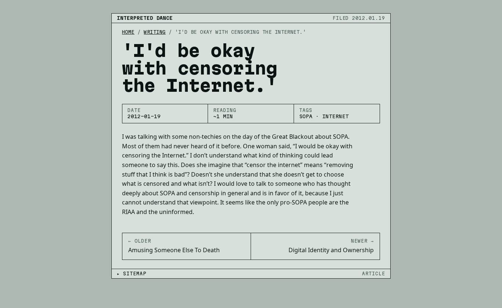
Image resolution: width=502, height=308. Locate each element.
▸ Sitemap (131, 273)
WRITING (154, 32)
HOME (128, 32)
